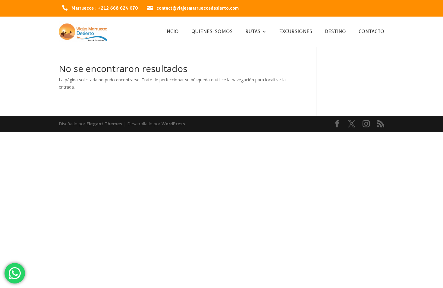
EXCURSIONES (295, 32)
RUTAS (252, 32)
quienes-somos (212, 32)
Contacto (371, 32)
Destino (335, 32)
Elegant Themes (104, 124)
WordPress (173, 124)
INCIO (172, 32)
